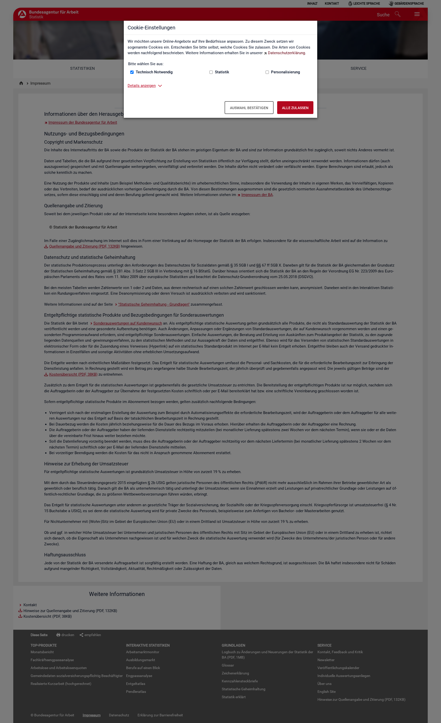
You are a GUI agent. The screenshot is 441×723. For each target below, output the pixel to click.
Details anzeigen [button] (142, 85)
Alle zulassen (295, 108)
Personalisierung (285, 72)
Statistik (222, 72)
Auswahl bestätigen (249, 108)
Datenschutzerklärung (286, 53)
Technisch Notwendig (154, 72)
